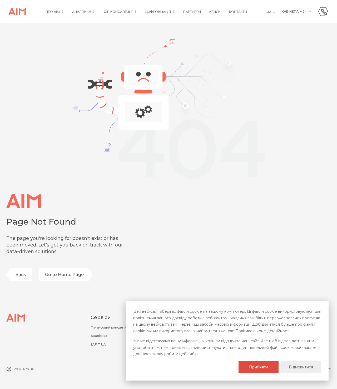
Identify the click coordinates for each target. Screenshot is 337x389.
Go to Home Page (64, 274)
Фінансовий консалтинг (110, 327)
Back (20, 274)
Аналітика (99, 336)
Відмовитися (301, 367)
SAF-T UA (98, 345)
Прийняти (258, 367)
